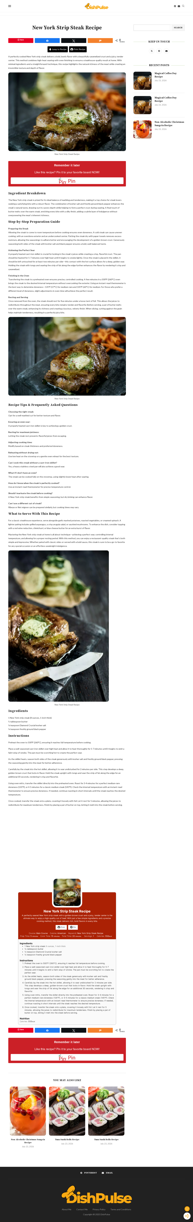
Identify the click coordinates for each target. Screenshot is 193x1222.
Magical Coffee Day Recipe (166, 75)
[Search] (183, 6)
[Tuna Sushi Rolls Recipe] (67, 1111)
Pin (74, 927)
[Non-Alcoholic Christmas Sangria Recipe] (28, 1111)
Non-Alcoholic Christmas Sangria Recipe (28, 1141)
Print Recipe (79, 49)
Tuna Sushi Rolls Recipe (67, 1139)
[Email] (179, 6)
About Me (66, 1209)
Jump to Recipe (59, 49)
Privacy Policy (99, 1209)
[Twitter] (152, 51)
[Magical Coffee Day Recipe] (142, 81)
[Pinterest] (175, 6)
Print (62, 927)
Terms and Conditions (120, 1209)
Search (178, 27)
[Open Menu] (9, 6)
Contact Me (82, 1209)
